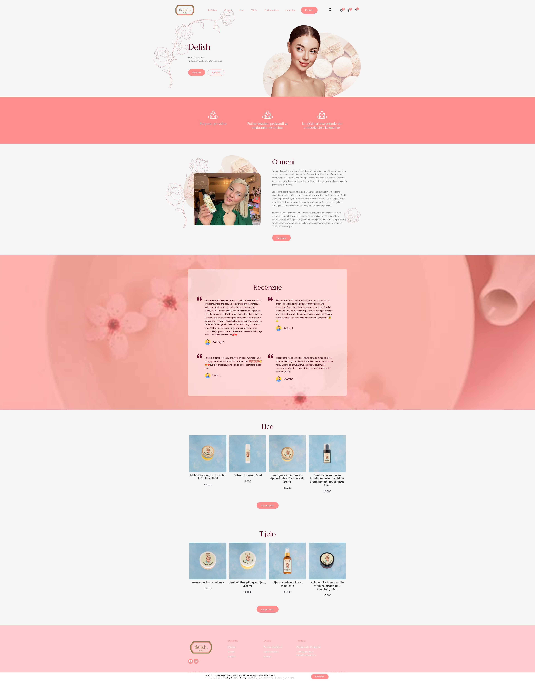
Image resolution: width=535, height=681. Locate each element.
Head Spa (290, 10)
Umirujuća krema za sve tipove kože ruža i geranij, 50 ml (287, 478)
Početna (212, 10)
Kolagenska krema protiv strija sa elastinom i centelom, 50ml (327, 586)
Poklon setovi (271, 10)
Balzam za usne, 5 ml (248, 475)
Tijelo (254, 10)
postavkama (289, 678)
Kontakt (309, 10)
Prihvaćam (319, 676)
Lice (241, 10)
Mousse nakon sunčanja (208, 582)
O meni (228, 10)
